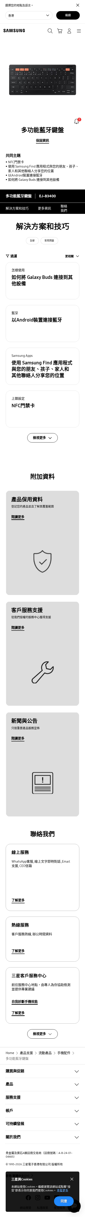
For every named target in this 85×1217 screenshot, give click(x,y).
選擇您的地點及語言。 (19, 5)
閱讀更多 (17, 517)
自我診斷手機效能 (25, 1002)
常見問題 (49, 240)
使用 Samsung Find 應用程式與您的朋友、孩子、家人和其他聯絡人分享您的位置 (43, 168)
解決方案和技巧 (17, 208)
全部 (32, 240)
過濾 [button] (13, 256)
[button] (42, 280)
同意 (64, 1201)
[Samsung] (13, 30)
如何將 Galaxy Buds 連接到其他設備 (33, 180)
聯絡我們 (64, 208)
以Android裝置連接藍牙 (25, 175)
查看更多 (62, 1190)
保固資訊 (42, 140)
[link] (76, 121)
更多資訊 (44, 208)
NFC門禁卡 (16, 162)
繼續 (68, 15)
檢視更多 (39, 1034)
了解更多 (18, 900)
